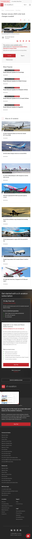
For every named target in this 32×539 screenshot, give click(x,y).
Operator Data (5, 437)
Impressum (18, 515)
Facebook (23, 41)
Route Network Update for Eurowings (13, 72)
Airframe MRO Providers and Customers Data (11, 459)
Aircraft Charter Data (6, 455)
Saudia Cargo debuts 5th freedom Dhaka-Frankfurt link (15, 260)
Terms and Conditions (20, 511)
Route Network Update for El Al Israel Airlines (16, 98)
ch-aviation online (5, 1)
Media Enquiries (5, 509)
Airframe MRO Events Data (7, 461)
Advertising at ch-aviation (7, 505)
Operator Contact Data (6, 441)
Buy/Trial (16, 364)
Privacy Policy (19, 513)
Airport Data (4, 439)
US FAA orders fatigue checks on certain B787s (15, 153)
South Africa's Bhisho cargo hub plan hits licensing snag (15, 220)
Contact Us (4, 514)
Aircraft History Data (6, 453)
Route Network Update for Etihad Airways (14, 81)
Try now (9, 55)
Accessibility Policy (20, 517)
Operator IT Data (5, 447)
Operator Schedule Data (7, 443)
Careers (3, 512)
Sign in (25, 4)
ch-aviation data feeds (6, 489)
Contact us (16, 371)
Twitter (14, 530)
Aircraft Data (4, 449)
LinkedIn (17, 41)
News (3, 10)
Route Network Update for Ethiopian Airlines (15, 89)
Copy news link (26, 41)
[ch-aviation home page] (6, 4)
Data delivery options (6, 493)
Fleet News (18, 10)
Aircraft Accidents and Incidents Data (10, 457)
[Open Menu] (30, 5)
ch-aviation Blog (5, 503)
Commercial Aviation (9, 10)
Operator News (5, 435)
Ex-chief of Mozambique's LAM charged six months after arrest (15, 176)
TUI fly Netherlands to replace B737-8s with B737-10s (15, 240)
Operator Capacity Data (7, 445)
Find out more (9, 59)
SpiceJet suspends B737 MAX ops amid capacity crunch (15, 196)
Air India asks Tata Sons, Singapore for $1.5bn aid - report (15, 280)
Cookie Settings (19, 503)
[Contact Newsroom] (24, 20)
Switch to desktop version (16, 380)
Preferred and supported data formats (10, 491)
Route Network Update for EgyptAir (13, 107)
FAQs (17, 501)
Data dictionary (5, 495)
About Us (4, 501)
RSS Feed (29, 41)
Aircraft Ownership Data (7, 451)
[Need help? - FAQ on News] (20, 20)
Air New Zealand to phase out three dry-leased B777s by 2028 (14, 134)
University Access (5, 507)
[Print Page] (28, 20)
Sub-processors (19, 519)
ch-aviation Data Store (17, 1)
